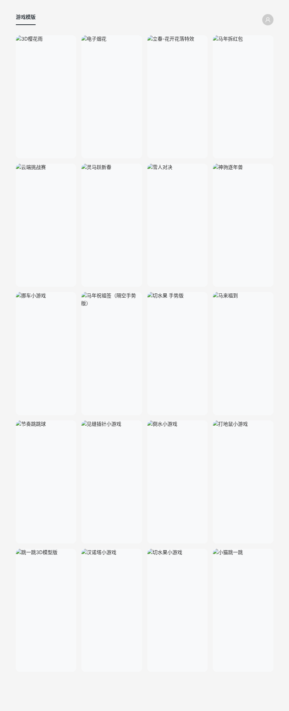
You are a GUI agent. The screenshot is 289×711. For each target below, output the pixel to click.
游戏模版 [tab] (26, 17)
